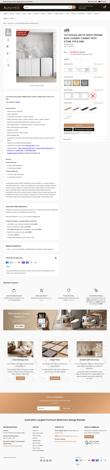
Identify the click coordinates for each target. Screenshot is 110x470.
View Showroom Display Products (12, 446)
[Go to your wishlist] (99, 7)
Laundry (96, 13)
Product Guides (37, 435)
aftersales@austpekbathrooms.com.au (66, 441)
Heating (73, 13)
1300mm (17, 102)
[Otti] (72, 29)
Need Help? (103, 1)
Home (4, 23)
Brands (12, 18)
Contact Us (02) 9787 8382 (86, 6)
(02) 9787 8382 (59, 432)
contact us (82, 133)
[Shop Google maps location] (92, 441)
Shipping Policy (37, 440)
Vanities (5, 13)
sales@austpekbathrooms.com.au (68, 436)
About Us (71, 300)
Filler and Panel (30, 145)
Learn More (89, 436)
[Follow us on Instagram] (44, 460)
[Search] (74, 7)
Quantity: (66, 59)
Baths (29, 13)
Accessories (81, 13)
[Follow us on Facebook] (41, 460)
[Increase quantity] (80, 59)
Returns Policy (36, 443)
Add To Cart (79, 125)
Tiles (67, 13)
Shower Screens (59, 13)
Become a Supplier (38, 445)
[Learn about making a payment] (21, 265)
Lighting (5, 18)
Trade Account (93, 1)
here (11, 249)
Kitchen (89, 13)
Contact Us (68, 129)
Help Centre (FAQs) (38, 433)
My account (82, 8)
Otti (72, 44)
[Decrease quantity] (72, 59)
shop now (20, 378)
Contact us (21, 216)
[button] (105, 7)
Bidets (18, 13)
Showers (49, 13)
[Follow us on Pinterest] (47, 460)
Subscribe (66, 408)
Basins (43, 13)
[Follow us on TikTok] (50, 460)
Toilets (24, 13)
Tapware (36, 13)
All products (10, 23)
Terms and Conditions (38, 450)
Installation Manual (12, 153)
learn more (55, 378)
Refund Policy (67, 139)
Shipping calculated (82, 54)
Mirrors (12, 13)
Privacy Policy (36, 448)
